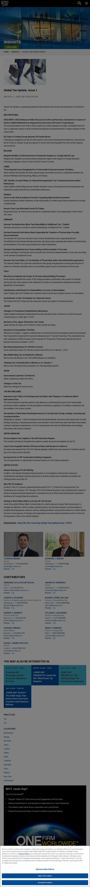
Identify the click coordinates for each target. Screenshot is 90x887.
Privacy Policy (24, 854)
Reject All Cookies (45, 876)
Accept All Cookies (45, 882)
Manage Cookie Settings (45, 869)
